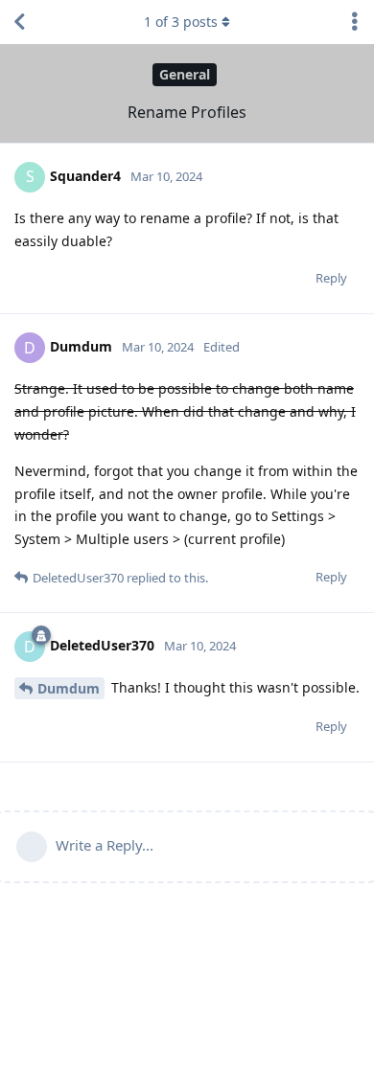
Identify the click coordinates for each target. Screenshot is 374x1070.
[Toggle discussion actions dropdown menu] (355, 22)
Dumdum (68, 688)
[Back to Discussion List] (19, 22)
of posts (181, 21)
